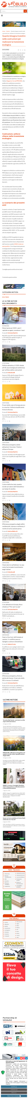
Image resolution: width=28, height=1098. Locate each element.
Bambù (6, 926)
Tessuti (18, 935)
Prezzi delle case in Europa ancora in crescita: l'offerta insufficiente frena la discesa (13, 407)
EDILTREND (5, 297)
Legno (18, 923)
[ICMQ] (8, 1038)
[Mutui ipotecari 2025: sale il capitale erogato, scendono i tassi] (14, 315)
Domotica (7, 881)
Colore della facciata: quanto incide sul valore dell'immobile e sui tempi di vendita (13, 486)
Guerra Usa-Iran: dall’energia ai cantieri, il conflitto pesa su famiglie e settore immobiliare (12, 639)
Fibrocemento (19, 921)
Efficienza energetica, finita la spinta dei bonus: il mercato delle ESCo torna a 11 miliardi (13, 678)
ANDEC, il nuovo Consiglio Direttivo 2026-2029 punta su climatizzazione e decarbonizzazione (14, 787)
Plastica (18, 927)
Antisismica (7, 873)
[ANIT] (20, 1032)
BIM (5, 879)
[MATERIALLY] (20, 1026)
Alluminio (7, 924)
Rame (18, 931)
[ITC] (8, 1026)
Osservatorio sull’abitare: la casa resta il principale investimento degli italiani (13, 567)
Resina (18, 933)
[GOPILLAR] (8, 1044)
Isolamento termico (20, 875)
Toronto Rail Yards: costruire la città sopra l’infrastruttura (14, 720)
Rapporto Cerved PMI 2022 (14, 81)
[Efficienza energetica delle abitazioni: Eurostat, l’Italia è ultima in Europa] (14, 432)
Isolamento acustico (21, 873)
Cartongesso (7, 930)
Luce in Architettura (20, 877)
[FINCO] (20, 1038)
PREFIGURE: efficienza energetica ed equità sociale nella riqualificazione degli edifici (14, 754)
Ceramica (7, 934)
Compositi (7, 936)
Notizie (8, 31)
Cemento (7, 932)
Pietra (18, 925)
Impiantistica (7, 886)
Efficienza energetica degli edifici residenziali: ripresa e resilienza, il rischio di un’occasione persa (13, 526)
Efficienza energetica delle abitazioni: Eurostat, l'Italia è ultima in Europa (12, 447)
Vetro (18, 937)
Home (3, 31)
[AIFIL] (20, 1044)
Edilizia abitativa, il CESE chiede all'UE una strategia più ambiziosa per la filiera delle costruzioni (13, 367)
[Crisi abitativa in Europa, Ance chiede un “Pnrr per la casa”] (14, 592)
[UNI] (8, 1032)
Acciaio (6, 922)
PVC (17, 929)
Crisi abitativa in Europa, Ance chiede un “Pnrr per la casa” (12, 606)
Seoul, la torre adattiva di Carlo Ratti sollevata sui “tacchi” (14, 818)
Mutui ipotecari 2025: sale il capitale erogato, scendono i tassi (13, 329)
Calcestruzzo (7, 928)
